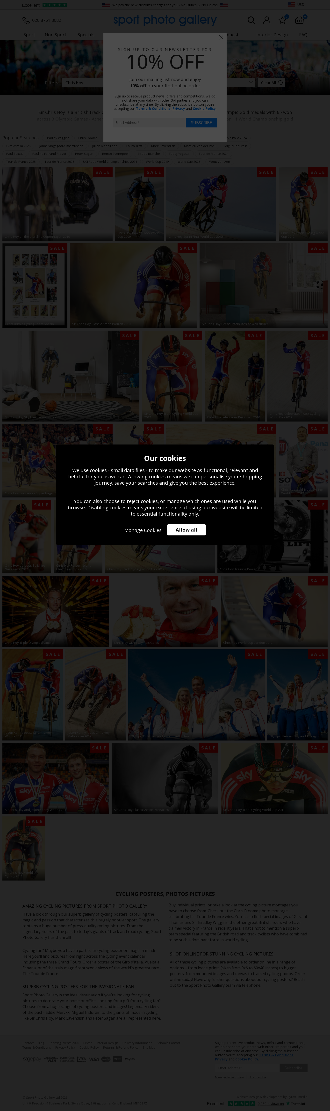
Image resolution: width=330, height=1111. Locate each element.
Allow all (186, 529)
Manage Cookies (143, 530)
